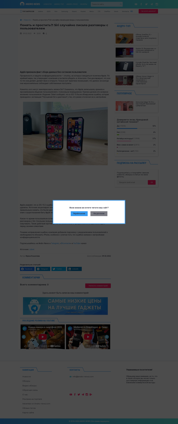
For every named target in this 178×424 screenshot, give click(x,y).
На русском (98, 213)
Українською (79, 213)
